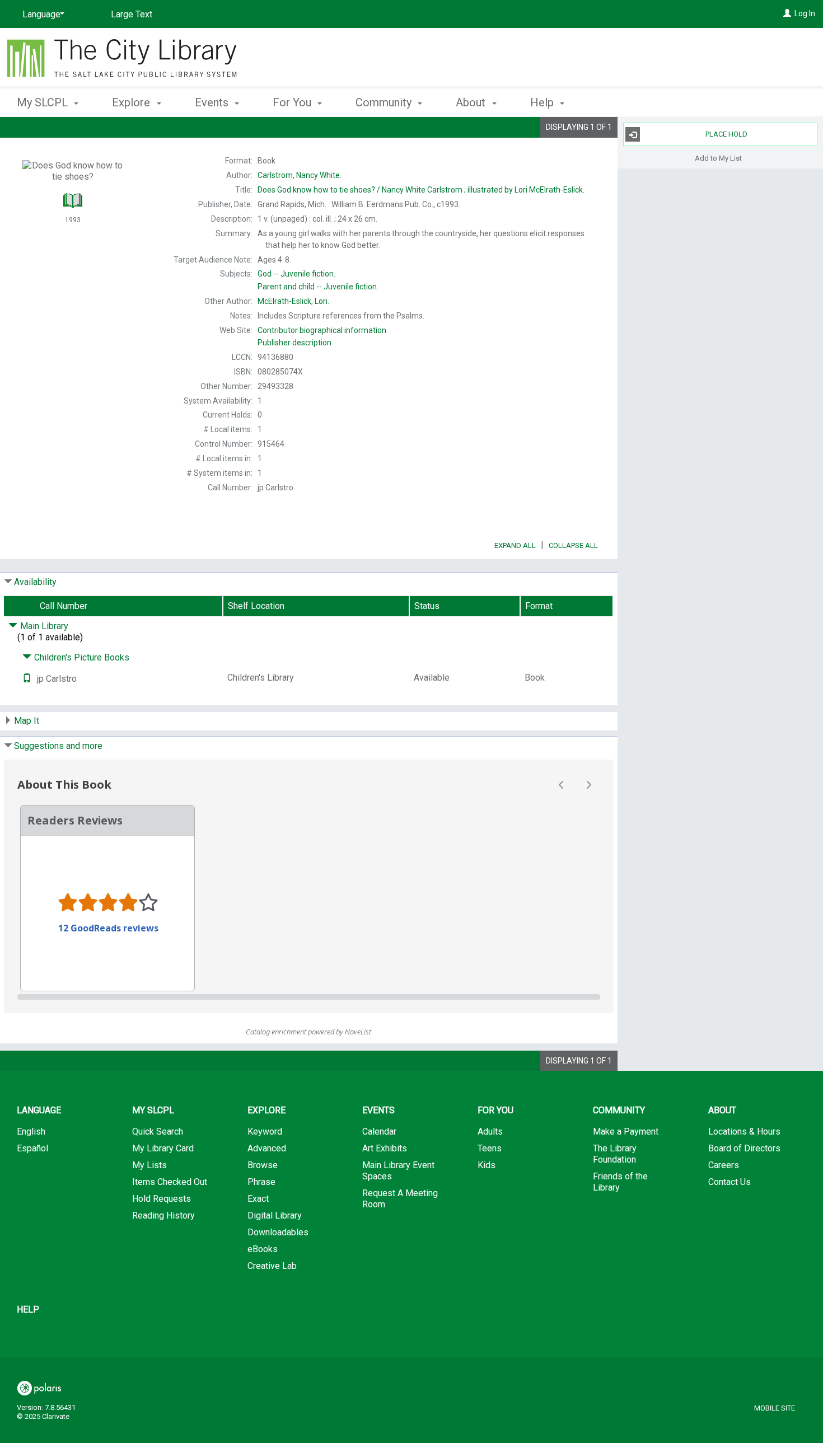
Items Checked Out (169, 1182)
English (31, 1131)
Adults (490, 1131)
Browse (262, 1165)
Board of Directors (744, 1148)
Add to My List (718, 157)
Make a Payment (625, 1131)
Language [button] (39, 1110)
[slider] (308, 997)
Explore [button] (132, 102)
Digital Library (274, 1215)
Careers (723, 1165)
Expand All (515, 545)
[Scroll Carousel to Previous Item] (561, 785)
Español (32, 1148)
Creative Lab (272, 1266)
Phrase (261, 1182)
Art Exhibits (384, 1148)
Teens (490, 1148)
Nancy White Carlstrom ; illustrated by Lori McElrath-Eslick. (421, 189)
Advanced (266, 1148)
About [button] (472, 102)
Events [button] (213, 102)
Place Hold (726, 134)
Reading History (163, 1215)
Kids (486, 1165)
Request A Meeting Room (400, 1199)
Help (28, 1309)
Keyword (264, 1131)
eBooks (262, 1249)
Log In (804, 13)
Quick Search (157, 1131)
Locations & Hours (744, 1131)
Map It (26, 720)
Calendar (379, 1131)
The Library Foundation (615, 1154)
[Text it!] (26, 678)
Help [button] (543, 102)
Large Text (131, 14)
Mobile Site (774, 1408)
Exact (258, 1198)
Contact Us (729, 1182)
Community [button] (385, 102)
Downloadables (277, 1232)
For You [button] (293, 102)
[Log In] (787, 13)
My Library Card (163, 1148)
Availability (35, 582)
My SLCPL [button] (44, 102)
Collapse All (573, 545)
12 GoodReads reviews (108, 928)
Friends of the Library (620, 1182)
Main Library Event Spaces (398, 1171)
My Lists (149, 1165)
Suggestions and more (58, 746)
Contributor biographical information (322, 330)
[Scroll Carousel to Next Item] (588, 785)
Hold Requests (161, 1198)
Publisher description (294, 342)
